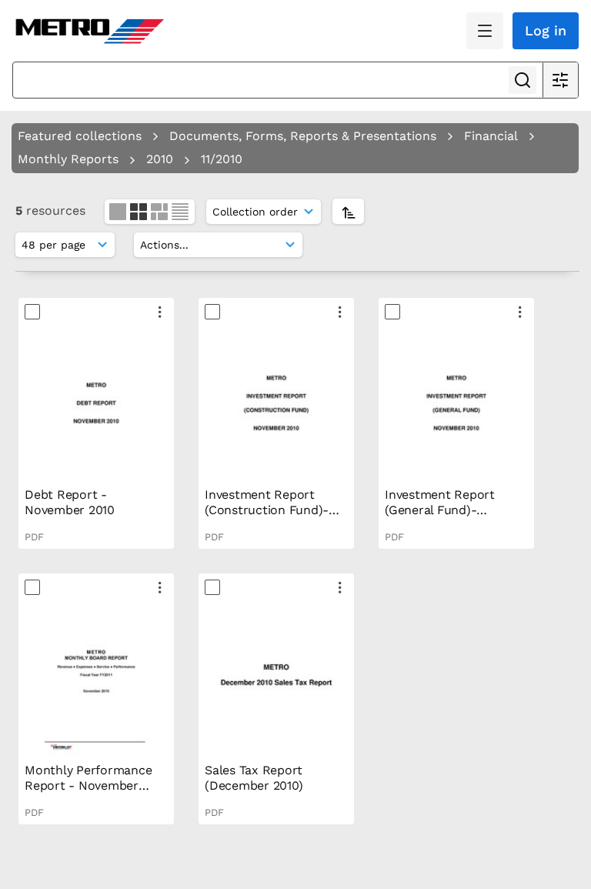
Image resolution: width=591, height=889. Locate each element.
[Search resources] (522, 80)
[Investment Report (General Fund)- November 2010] (456, 403)
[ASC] (348, 211)
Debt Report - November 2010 (70, 502)
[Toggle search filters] (560, 80)
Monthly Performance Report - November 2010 (88, 785)
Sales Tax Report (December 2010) (253, 778)
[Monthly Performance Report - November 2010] (96, 679)
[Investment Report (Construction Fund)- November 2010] (276, 403)
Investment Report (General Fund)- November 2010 (440, 510)
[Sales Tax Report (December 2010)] (276, 679)
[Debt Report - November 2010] (96, 403)
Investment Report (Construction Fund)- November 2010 (267, 510)
